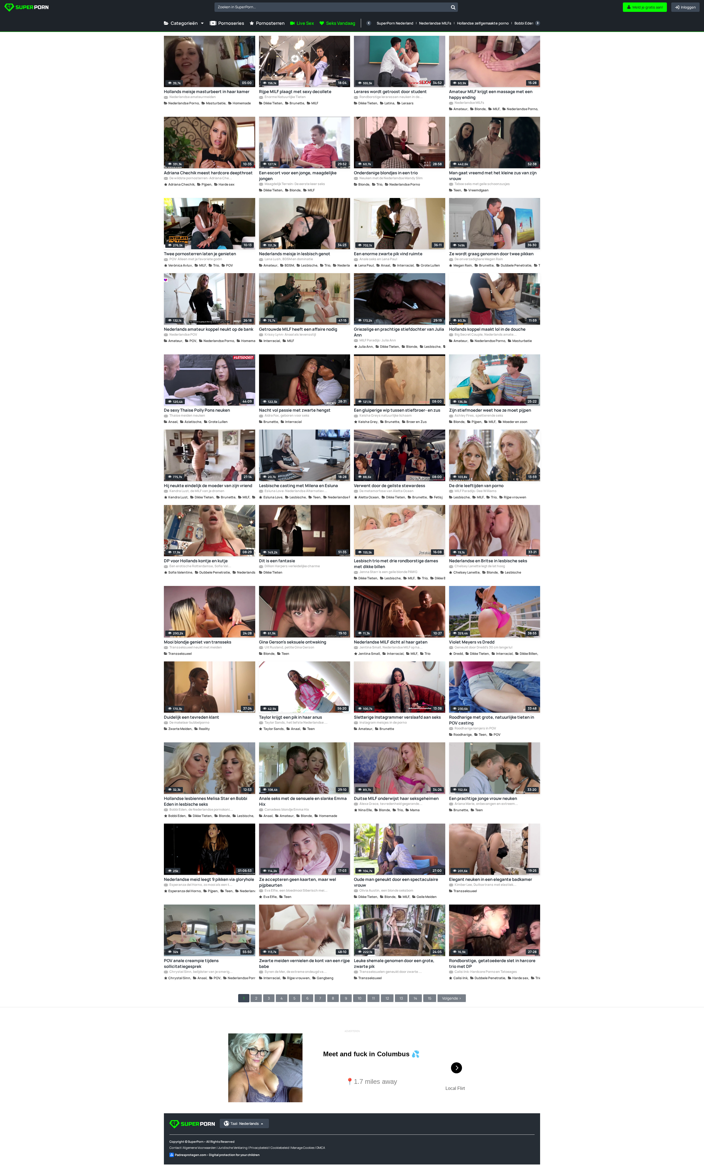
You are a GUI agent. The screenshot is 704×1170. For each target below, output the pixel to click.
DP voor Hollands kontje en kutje (196, 561)
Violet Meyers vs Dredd (471, 642)
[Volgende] (537, 23)
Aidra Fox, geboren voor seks (286, 416)
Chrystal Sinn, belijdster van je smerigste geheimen (201, 972)
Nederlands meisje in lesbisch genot (294, 254)
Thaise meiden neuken (187, 416)
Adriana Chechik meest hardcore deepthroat (208, 173)
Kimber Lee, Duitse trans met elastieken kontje (486, 885)
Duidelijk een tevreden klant (191, 717)
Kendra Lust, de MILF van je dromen (196, 491)
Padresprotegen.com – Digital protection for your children (217, 1155)
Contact (175, 1147)
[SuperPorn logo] (26, 8)
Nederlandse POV (183, 335)
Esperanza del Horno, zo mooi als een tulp (201, 885)
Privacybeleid (259, 1147)
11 (373, 998)
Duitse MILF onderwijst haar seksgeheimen (396, 798)
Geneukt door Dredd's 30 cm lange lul (483, 648)
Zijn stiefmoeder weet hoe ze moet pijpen (490, 410)
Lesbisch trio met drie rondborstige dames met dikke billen (396, 563)
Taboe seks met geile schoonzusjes (482, 184)
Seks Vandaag (340, 23)
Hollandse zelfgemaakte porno (483, 23)
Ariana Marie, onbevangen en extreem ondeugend (486, 804)
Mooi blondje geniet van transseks (197, 642)
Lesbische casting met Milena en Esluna (298, 485)
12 (387, 998)
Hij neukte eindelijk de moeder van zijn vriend (208, 485)
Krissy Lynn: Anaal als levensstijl (290, 335)
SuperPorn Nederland (395, 23)
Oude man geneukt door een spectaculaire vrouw (396, 882)
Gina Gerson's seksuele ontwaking (292, 642)
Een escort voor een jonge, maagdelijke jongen (298, 175)
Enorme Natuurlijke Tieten (285, 97)
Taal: (244, 1123)
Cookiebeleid (280, 1147)
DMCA (321, 1147)
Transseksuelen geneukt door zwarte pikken (391, 972)
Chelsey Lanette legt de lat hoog (479, 566)
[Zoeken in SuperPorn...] (453, 7)
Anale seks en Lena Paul (378, 259)
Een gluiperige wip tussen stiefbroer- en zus (397, 410)
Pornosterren (270, 23)
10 (359, 998)
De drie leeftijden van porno (476, 485)
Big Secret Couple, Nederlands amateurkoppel (486, 335)
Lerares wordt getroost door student (390, 91)
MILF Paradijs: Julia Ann (377, 341)
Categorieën (184, 23)
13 (401, 998)
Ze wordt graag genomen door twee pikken (491, 254)
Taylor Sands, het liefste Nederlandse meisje (296, 723)
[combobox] (336, 7)
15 (429, 998)
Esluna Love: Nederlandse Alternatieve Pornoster (296, 491)
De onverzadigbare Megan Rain (478, 259)
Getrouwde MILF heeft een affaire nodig (298, 329)
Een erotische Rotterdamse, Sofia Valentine (201, 566)
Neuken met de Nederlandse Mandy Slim (391, 178)
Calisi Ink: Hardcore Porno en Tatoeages (485, 972)
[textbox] (332, 6)
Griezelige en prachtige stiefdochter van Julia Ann (399, 332)
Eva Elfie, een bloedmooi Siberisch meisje (296, 891)
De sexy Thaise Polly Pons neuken (197, 410)
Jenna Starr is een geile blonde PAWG (388, 572)
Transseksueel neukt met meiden (195, 648)
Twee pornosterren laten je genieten (200, 254)
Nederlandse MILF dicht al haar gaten (390, 642)
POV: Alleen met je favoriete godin (195, 259)
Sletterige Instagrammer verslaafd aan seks (397, 717)
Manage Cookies (303, 1147)
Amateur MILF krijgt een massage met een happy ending (490, 94)
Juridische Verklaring (233, 1147)
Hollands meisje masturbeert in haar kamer (206, 91)
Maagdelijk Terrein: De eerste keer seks (294, 184)
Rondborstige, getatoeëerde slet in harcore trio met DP (492, 963)
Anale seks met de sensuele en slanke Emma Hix (303, 801)
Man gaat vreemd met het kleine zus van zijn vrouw (493, 175)
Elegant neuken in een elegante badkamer (490, 879)
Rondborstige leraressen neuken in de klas (391, 97)
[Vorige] (368, 23)
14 (415, 998)
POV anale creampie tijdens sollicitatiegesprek (191, 963)
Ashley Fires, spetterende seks (478, 416)
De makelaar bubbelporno (189, 723)
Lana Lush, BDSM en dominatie (288, 259)
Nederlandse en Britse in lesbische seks (488, 561)
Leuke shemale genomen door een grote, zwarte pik (394, 963)
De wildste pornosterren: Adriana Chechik (201, 178)
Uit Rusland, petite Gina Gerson (289, 648)
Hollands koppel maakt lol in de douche (487, 329)
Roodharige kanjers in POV (475, 729)
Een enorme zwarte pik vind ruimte (388, 254)
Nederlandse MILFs (435, 23)
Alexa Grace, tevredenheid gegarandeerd (391, 804)
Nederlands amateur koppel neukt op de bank (208, 329)
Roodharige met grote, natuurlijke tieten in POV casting (491, 720)
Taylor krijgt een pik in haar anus (290, 717)
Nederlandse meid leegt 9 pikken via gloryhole (209, 879)
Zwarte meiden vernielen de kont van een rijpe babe (304, 963)
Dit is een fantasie (277, 561)
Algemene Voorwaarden (199, 1147)
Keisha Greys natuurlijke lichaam (385, 416)
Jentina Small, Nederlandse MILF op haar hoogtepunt (391, 648)
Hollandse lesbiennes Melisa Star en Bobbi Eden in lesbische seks (205, 801)
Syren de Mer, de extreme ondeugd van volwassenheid (296, 972)
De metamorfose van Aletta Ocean (386, 491)
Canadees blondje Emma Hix (286, 810)
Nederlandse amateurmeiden (192, 97)
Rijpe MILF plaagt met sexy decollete (295, 91)
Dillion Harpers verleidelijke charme (292, 566)
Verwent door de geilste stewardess (389, 485)
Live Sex (305, 23)
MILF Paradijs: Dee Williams (475, 491)
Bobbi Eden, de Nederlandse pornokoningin (201, 810)
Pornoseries (231, 23)
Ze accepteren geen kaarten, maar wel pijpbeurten (297, 882)
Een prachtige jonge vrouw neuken (483, 798)
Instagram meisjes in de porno (383, 723)
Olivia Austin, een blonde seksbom (386, 891)
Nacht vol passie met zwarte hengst (295, 410)
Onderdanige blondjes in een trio (386, 173)
